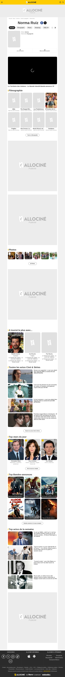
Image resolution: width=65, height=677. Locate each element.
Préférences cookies (52, 667)
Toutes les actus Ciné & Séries (32, 430)
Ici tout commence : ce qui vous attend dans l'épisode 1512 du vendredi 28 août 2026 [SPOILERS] (45, 401)
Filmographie (16, 90)
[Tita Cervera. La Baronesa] (26, 120)
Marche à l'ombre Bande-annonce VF (16, 518)
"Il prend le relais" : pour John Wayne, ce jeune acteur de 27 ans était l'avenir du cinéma (44, 563)
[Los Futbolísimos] (39, 100)
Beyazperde (49, 657)
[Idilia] (14, 100)
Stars (14, 18)
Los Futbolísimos (39, 109)
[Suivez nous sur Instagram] (13, 656)
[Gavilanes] (51, 120)
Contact (4, 667)
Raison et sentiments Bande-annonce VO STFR (32, 496)
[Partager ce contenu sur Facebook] (41, 22)
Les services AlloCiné (39, 669)
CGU (31, 667)
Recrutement (20, 667)
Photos (12, 249)
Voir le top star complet (32, 468)
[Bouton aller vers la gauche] (52, 28)
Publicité (26, 667)
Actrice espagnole (24, 18)
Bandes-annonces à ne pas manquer (32, 523)
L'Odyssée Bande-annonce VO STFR (49, 518)
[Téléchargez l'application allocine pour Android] (35, 656)
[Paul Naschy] (49, 342)
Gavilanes (51, 128)
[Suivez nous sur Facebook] (4, 656)
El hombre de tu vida (51, 109)
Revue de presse (20, 669)
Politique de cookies (41, 667)
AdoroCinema (59, 657)
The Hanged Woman (26, 109)
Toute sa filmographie (32, 135)
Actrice (27, 32)
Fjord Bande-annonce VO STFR (49, 496)
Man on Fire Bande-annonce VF (15, 496)
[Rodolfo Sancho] (15, 342)
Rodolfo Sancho (16, 354)
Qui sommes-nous (11, 667)
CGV (34, 667)
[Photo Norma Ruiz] (11, 255)
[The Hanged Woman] (26, 100)
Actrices (18, 18)
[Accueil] (31, 2)
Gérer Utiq (48, 669)
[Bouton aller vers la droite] (55, 28)
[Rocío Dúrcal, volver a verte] (39, 120)
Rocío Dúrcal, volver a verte (39, 128)
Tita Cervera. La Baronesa (26, 128)
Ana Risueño (32, 354)
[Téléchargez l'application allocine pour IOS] (29, 656)
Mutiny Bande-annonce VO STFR (32, 518)
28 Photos (32, 263)
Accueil (10, 18)
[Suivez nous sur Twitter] (8, 656)
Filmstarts (49, 655)
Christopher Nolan (16, 461)
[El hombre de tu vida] (51, 100)
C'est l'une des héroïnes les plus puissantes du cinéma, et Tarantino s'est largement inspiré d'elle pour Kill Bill (45, 386)
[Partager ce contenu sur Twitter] (45, 22)
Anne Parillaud (32, 461)
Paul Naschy (49, 354)
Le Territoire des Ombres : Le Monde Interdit (16, 361)
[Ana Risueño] (32, 342)
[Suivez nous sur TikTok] (18, 656)
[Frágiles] (14, 120)
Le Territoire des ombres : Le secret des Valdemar (16, 358)
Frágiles (13, 128)
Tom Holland (49, 461)
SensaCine (59, 655)
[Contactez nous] (11, 661)
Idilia (13, 109)
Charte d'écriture (29, 669)
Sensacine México (54, 659)
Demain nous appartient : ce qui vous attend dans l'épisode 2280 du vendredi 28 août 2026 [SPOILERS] (45, 372)
